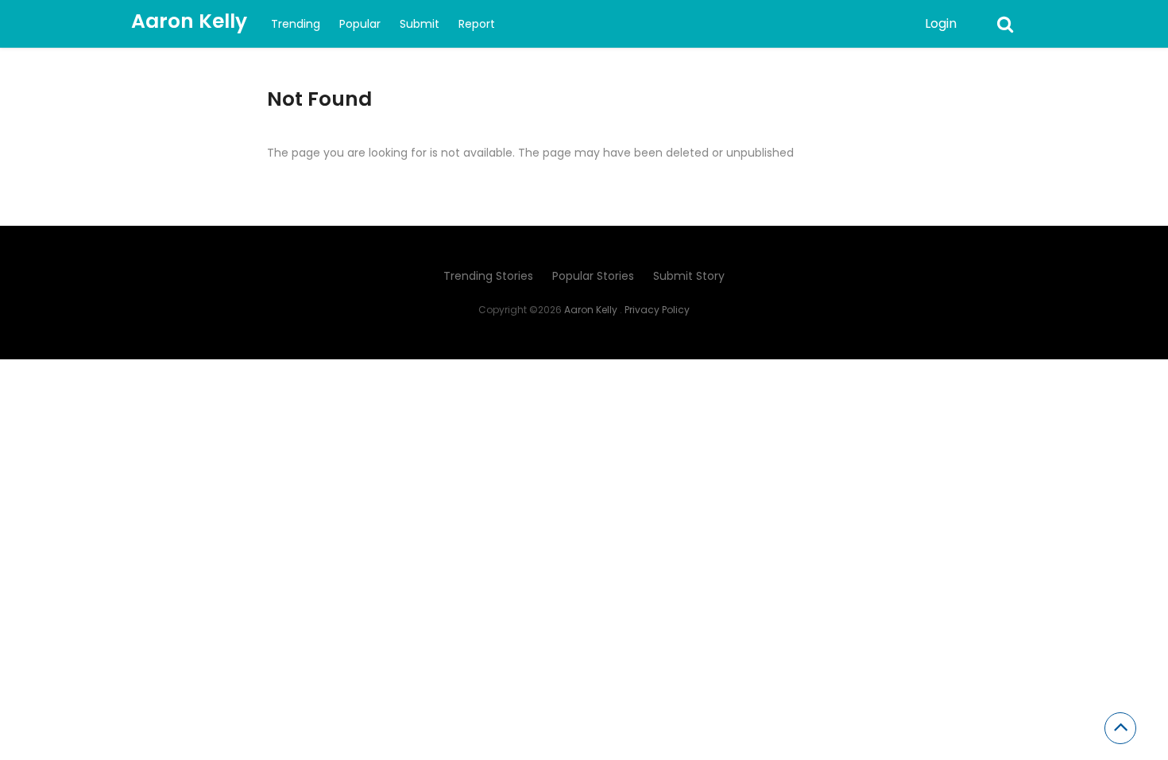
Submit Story (689, 275)
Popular (360, 24)
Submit (419, 24)
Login (941, 23)
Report (476, 24)
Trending (295, 24)
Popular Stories (593, 275)
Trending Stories (488, 275)
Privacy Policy (657, 309)
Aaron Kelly (189, 21)
